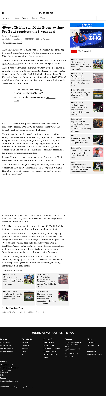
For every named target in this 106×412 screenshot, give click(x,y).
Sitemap (46, 357)
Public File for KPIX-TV (73, 342)
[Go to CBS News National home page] (46, 13)
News (17, 18)
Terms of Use (91, 351)
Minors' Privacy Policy (94, 354)
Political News (5, 342)
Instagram (25, 348)
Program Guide (48, 345)
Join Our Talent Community (5, 371)
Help (2, 375)
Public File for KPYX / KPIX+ (72, 345)
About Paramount (6, 365)
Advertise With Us (49, 351)
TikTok (24, 351)
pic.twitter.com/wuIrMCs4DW (28, 93)
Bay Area (5, 18)
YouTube (25, 342)
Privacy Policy (92, 342)
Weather (25, 18)
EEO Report (69, 356)
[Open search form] (103, 12)
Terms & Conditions (50, 354)
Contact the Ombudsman (9, 381)
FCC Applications (71, 353)
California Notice (93, 345)
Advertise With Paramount (9, 368)
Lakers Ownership (6, 351)
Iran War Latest (5, 345)
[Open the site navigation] (16, 13)
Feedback (3, 378)
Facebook (25, 345)
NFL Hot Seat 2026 (7, 348)
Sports (34, 18)
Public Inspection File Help (73, 349)
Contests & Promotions (51, 348)
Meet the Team (48, 342)
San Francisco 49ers (14, 308)
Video (42, 18)
